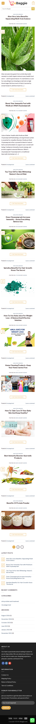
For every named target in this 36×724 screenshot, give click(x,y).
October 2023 (6, 622)
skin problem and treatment (10, 601)
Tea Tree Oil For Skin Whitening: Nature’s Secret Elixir (18, 173)
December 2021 (6, 633)
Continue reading (18, 89)
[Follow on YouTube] (9, 663)
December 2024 (6, 619)
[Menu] (3, 3)
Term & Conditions (7, 685)
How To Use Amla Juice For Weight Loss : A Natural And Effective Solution (18, 318)
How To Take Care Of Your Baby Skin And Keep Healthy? (18, 412)
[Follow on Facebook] (3, 663)
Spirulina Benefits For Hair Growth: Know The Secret (18, 269)
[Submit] (33, 8)
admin (25, 23)
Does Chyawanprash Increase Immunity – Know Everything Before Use (18, 219)
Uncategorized (18, 14)
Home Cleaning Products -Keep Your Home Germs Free (18, 366)
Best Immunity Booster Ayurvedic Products (18, 457)
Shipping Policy (6, 678)
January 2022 (5, 629)
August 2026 (5, 615)
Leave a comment (30, 96)
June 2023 (4, 626)
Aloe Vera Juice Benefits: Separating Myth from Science (18, 17)
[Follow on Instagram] (6, 663)
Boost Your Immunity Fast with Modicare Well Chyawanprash (18, 104)
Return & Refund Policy (8, 682)
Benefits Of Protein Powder (18, 503)
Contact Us (5, 675)
